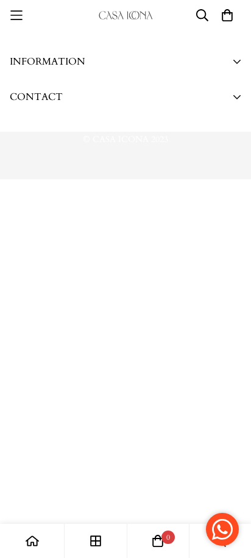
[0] (158, 541)
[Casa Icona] (126, 15)
